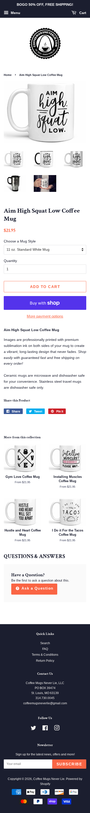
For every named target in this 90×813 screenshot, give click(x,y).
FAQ (45, 649)
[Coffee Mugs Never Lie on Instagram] (57, 729)
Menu (15, 13)
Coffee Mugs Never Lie (48, 779)
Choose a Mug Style (20, 241)
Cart (82, 13)
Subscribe (69, 764)
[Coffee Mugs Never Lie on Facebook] (45, 729)
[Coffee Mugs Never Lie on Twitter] (33, 729)
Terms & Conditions (45, 654)
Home (8, 74)
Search (45, 643)
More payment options (45, 316)
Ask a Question (37, 588)
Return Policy (45, 660)
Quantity (10, 261)
